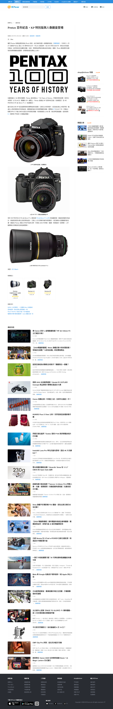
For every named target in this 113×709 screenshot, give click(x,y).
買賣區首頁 (44, 682)
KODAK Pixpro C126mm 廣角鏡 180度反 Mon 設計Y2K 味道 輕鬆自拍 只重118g (93, 108)
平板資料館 (27, 689)
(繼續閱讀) (41, 343)
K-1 (9, 114)
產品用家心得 (27, 692)
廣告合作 (92, 687)
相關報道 (56, 43)
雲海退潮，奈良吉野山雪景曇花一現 (18, 309)
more (97, 72)
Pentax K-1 (31, 291)
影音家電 (43, 692)
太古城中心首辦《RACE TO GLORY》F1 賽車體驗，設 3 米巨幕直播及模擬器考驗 (52, 611)
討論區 (9, 692)
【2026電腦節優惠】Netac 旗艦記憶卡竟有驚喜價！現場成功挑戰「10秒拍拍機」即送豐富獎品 (52, 348)
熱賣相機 (76, 687)
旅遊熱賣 (59, 684)
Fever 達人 (10, 684)
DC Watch (15, 269)
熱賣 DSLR (77, 692)
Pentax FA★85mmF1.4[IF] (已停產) (15, 293)
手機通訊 (43, 687)
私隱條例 (92, 694)
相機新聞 (38, 36)
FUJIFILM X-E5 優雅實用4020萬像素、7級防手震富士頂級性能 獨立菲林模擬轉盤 (93, 88)
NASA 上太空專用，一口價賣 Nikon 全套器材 (20, 307)
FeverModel (11, 687)
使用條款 (92, 692)
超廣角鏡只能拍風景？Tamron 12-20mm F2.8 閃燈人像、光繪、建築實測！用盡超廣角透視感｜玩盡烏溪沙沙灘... (52, 486)
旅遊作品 (59, 689)
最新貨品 (76, 684)
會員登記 (92, 689)
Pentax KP (48, 291)
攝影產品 (43, 684)
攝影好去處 (61, 682)
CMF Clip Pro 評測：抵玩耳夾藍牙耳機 (47, 642)
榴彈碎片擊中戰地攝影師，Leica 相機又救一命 (20, 314)
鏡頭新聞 (32, 36)
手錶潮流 (43, 694)
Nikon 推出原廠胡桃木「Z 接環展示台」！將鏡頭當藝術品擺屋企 (96, 152)
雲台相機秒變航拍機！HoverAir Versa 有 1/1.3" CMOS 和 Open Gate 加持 (50, 468)
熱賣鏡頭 (76, 689)
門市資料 (76, 682)
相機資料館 (27, 682)
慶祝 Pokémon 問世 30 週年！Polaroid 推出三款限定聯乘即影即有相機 (96, 145)
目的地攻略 (60, 687)
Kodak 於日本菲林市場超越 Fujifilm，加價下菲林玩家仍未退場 (96, 137)
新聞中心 (10, 23)
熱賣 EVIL (76, 694)
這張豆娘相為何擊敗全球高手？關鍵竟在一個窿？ (51, 364)
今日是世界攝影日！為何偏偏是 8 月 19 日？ (49, 627)
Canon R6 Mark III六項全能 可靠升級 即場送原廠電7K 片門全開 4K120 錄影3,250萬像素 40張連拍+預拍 (93, 98)
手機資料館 (27, 687)
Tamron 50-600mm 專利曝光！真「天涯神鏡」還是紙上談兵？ (96, 168)
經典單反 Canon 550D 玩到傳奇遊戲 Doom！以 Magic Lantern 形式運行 (50, 659)
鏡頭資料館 (27, 684)
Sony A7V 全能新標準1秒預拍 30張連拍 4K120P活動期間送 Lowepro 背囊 (93, 78)
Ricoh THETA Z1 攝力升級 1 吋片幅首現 (19, 311)
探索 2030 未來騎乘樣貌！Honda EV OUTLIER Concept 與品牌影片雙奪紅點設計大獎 (50, 383)
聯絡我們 (92, 684)
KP (54, 109)
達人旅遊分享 (60, 692)
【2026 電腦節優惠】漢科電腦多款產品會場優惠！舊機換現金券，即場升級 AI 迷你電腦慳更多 (52, 522)
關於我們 (92, 682)
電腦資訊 (43, 689)
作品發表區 (11, 689)
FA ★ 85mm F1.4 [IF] (43, 218)
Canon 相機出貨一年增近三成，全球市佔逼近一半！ (52, 399)
